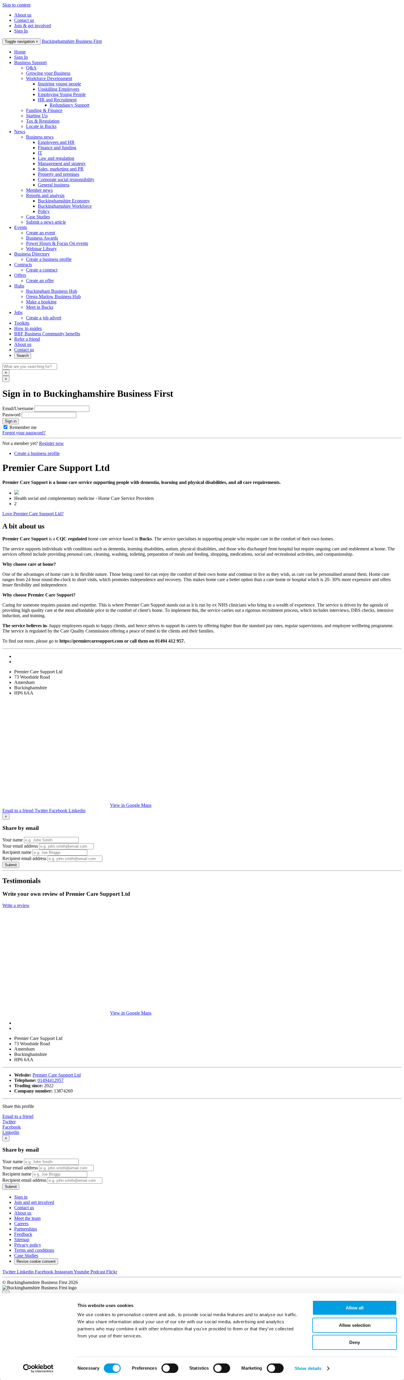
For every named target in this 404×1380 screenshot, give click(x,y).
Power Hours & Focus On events (57, 243)
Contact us (24, 20)
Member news (39, 190)
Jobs (18, 312)
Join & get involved (32, 25)
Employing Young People (62, 94)
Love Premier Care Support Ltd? (33, 513)
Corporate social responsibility (66, 179)
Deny (354, 1342)
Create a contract (41, 269)
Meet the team (27, 1218)
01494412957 (51, 1080)
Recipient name (16, 852)
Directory (32, 253)
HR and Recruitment (57, 99)
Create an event (40, 232)
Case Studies (38, 216)
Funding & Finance (44, 110)
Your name (12, 839)
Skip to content (16, 4)
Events (20, 227)
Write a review (16, 905)
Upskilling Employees (58, 89)
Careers (21, 1223)
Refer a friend (27, 339)
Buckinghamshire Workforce (65, 206)
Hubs (19, 285)
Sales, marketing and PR (61, 168)
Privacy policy (27, 1244)
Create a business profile (49, 259)
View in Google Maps (130, 805)
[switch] (169, 1368)
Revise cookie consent (36, 1261)
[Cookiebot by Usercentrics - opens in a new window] (38, 1368)
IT (40, 152)
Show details (308, 1368)
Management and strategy (62, 163)
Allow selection (355, 1325)
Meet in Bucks (39, 307)
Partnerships (25, 1228)
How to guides (28, 328)
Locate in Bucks (41, 126)
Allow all (354, 1307)
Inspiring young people (59, 83)
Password (11, 414)
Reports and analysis (45, 195)
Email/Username (17, 408)
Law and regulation (56, 158)
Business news (40, 136)
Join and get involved (34, 1202)
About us (22, 14)
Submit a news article (46, 222)
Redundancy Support (69, 105)
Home (20, 51)
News (19, 131)
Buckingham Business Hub (51, 291)
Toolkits (21, 323)
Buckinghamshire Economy (64, 200)
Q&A (31, 67)
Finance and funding (57, 147)
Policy (44, 211)
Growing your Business (48, 73)
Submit (11, 865)
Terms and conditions (34, 1250)
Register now (51, 443)
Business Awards (42, 237)
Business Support (30, 62)
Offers (20, 275)
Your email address (20, 846)
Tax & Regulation (42, 120)
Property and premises (58, 174)
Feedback (23, 1234)
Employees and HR (56, 142)
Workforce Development (49, 78)
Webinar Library (41, 248)
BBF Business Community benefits (47, 333)
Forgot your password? (24, 432)
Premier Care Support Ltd (57, 1074)
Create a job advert (43, 317)
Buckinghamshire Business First (72, 41)
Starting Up (37, 115)
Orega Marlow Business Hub (53, 296)
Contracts (23, 264)
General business (54, 184)
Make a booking (41, 301)
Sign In (21, 30)
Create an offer (40, 280)
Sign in (11, 421)
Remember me (23, 427)
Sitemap (21, 1239)
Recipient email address (24, 858)
